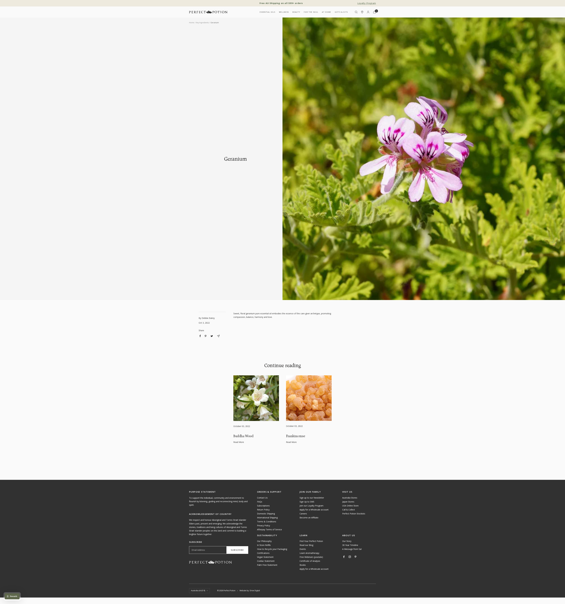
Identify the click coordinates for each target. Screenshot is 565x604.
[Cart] (374, 12)
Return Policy (263, 509)
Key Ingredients (202, 22)
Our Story (346, 541)
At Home (326, 12)
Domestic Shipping (266, 513)
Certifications (263, 553)
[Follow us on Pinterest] (355, 557)
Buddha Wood (243, 436)
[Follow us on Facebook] (344, 557)
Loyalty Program (366, 3)
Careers (303, 513)
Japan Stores (348, 501)
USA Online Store (350, 505)
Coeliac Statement (266, 561)
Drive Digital (255, 590)
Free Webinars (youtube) (311, 557)
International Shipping (267, 517)
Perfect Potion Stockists (353, 513)
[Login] (368, 12)
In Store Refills (264, 545)
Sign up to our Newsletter (312, 497)
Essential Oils (267, 12)
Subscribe (237, 550)
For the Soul (311, 12)
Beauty (296, 12)
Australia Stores (349, 497)
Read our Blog (306, 545)
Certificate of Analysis (310, 561)
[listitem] (200, 336)
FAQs (259, 501)
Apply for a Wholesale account (314, 509)
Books (303, 565)
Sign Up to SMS (307, 501)
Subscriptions (263, 505)
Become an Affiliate (309, 517)
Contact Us (262, 497)
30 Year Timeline (350, 545)
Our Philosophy (264, 541)
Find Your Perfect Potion (311, 541)
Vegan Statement (265, 557)
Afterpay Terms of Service (269, 529)
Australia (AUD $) (198, 590)
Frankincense (295, 436)
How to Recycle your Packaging (272, 549)
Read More (238, 442)
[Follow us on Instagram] (350, 557)
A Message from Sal (352, 549)
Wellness (284, 12)
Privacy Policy (263, 525)
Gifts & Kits (341, 12)
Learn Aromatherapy (309, 553)
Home (191, 22)
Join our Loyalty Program (311, 505)
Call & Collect (348, 509)
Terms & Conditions (266, 521)
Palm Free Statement (267, 565)
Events (303, 549)
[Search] (356, 12)
